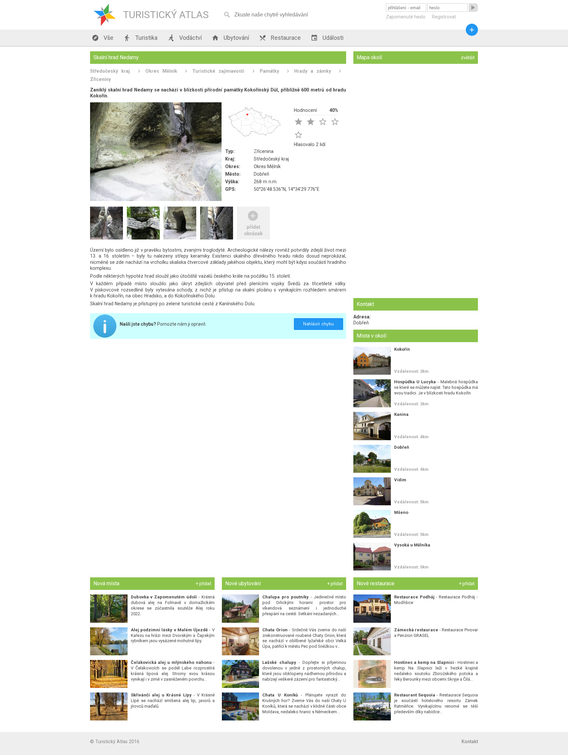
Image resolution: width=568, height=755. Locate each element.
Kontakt (470, 741)
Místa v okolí (371, 336)
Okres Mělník (161, 71)
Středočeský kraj (110, 71)
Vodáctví (184, 37)
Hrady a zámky (312, 71)
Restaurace (280, 37)
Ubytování (230, 37)
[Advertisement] (218, 390)
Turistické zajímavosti (218, 71)
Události (327, 37)
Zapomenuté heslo (405, 16)
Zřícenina (263, 151)
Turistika (140, 37)
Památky (269, 71)
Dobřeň (261, 174)
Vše (102, 37)
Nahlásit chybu (318, 323)
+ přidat (203, 583)
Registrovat (444, 16)
